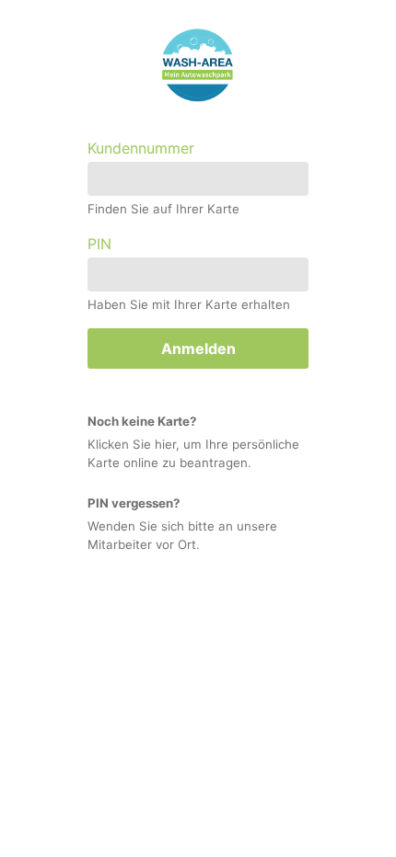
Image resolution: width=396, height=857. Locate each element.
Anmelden (198, 348)
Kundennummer (140, 148)
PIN (99, 243)
